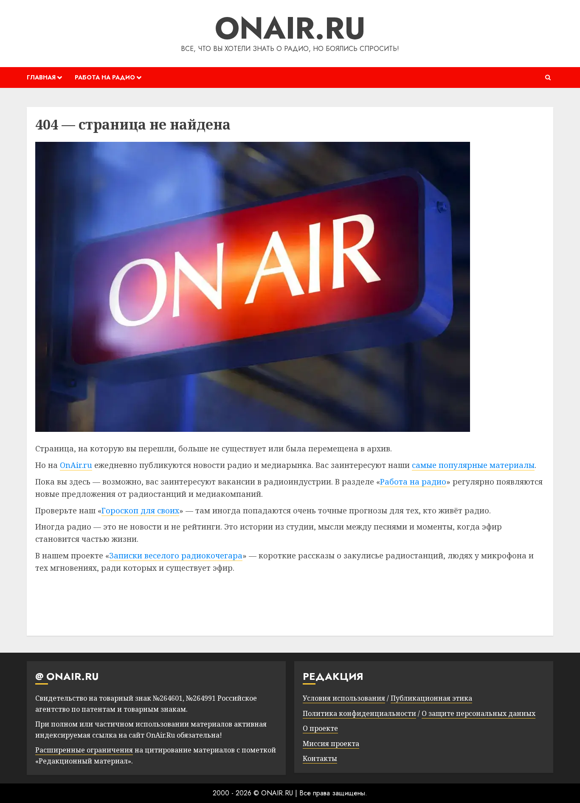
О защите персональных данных (478, 713)
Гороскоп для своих (140, 510)
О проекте (320, 728)
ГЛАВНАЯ (41, 77)
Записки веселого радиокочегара (175, 555)
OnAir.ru (76, 465)
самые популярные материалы (473, 465)
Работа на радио (413, 481)
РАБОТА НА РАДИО (105, 77)
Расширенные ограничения (84, 750)
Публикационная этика (431, 698)
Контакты (320, 758)
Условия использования (344, 698)
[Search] (548, 77)
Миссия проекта (331, 743)
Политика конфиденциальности (359, 713)
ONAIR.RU (290, 28)
